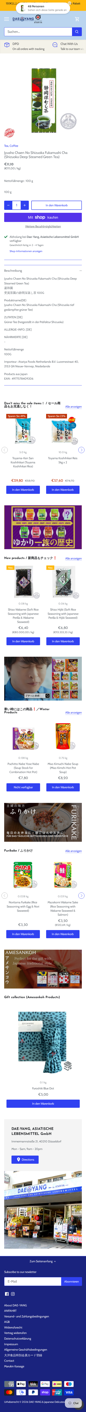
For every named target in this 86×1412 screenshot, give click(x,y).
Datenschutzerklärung (17, 1338)
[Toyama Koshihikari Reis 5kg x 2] (63, 430)
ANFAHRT (10, 1311)
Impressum (11, 1344)
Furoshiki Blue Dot (43, 1088)
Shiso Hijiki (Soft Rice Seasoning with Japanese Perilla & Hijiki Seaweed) (63, 614)
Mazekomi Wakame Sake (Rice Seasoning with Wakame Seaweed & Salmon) (63, 908)
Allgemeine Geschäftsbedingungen (25, 1349)
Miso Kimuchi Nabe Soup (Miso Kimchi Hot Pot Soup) (63, 768)
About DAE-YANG (15, 1305)
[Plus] (25, 205)
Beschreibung (13, 271)
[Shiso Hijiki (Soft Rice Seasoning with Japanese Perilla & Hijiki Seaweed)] (63, 582)
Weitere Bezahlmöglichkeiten (43, 226)
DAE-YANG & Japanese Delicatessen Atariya (53, 1401)
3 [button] (47, 545)
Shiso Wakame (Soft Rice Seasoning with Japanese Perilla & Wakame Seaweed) (23, 616)
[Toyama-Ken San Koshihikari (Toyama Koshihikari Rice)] (23, 430)
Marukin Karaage (14, 1366)
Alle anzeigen (73, 406)
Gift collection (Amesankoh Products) (32, 997)
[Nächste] (81, 450)
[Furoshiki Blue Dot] (43, 1041)
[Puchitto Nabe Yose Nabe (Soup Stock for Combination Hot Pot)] (23, 736)
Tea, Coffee (11, 146)
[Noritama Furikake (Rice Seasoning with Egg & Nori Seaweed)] (23, 875)
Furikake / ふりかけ (18, 850)
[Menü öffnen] (6, 19)
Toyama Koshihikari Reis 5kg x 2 (62, 460)
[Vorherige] (4, 450)
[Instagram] (13, 1294)
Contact (9, 1361)
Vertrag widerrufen (15, 1333)
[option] (43, 99)
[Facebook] (7, 1294)
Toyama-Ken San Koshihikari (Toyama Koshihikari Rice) (23, 462)
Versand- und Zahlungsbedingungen (26, 1316)
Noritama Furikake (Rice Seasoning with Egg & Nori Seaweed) (23, 906)
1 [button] (39, 545)
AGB (7, 1322)
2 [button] (43, 545)
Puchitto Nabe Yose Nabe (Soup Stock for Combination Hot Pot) (23, 768)
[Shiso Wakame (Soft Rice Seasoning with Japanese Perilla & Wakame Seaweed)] (23, 582)
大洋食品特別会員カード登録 (23, 1355)
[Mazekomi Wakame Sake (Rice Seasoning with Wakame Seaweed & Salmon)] (63, 875)
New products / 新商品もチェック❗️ (30, 558)
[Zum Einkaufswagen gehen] (77, 19)
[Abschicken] (77, 32)
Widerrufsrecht (13, 1327)
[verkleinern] (8, 205)
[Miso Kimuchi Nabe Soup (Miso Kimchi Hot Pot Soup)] (63, 736)
